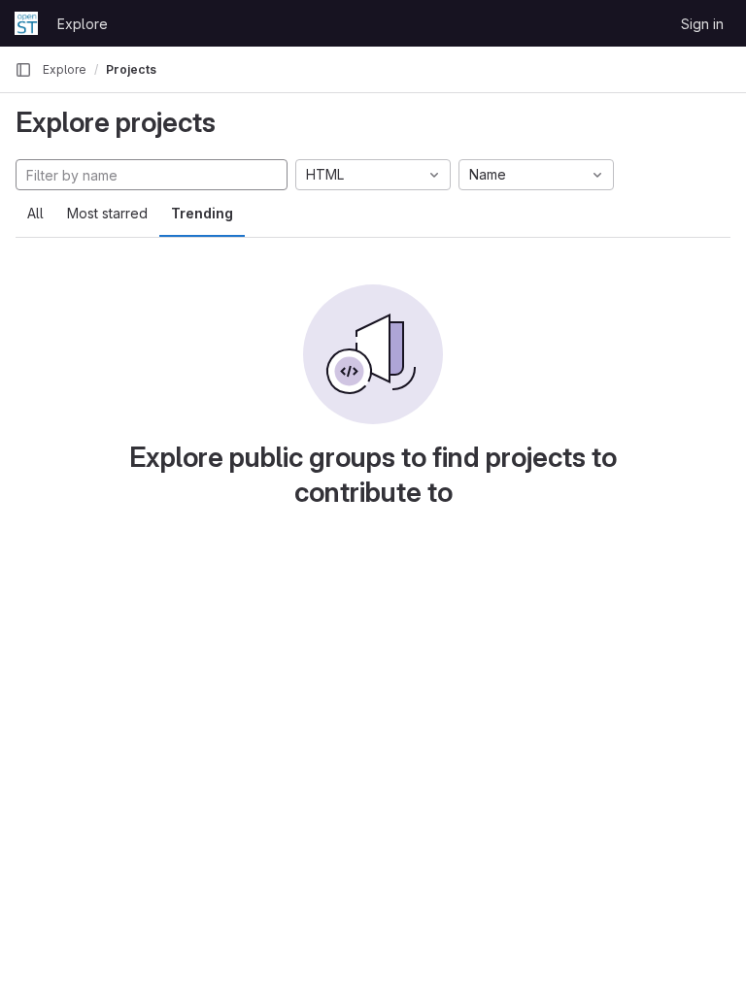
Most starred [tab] (107, 213)
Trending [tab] (202, 213)
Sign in (702, 24)
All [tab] (35, 213)
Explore (82, 24)
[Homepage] (26, 23)
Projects (131, 69)
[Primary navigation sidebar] (23, 69)
